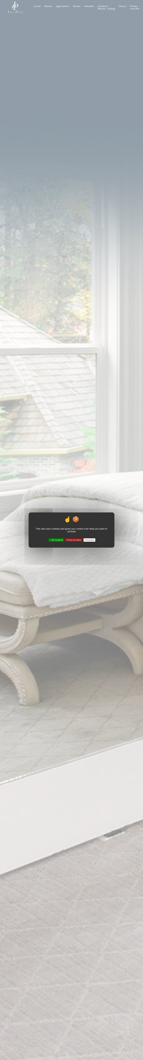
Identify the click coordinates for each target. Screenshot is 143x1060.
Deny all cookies (74, 540)
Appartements (62, 6)
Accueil (36, 6)
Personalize (89, 540)
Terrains (76, 6)
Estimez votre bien (134, 7)
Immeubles (89, 6)
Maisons (48, 6)
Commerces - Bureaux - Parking (106, 7)
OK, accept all (57, 540)
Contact (122, 6)
